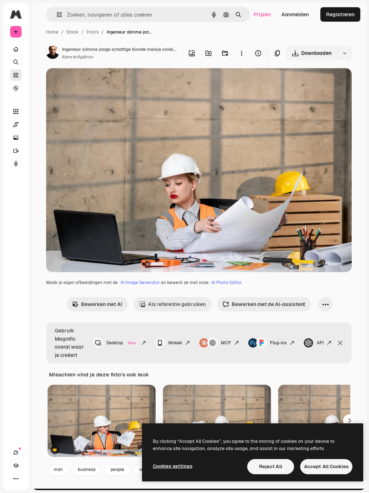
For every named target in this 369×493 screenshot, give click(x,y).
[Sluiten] (340, 343)
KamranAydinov (77, 57)
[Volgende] (349, 421)
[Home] (16, 49)
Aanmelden (295, 14)
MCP (226, 343)
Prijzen (262, 14)
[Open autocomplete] (56, 14)
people (117, 469)
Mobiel (175, 343)
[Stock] (16, 75)
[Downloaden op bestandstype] (344, 53)
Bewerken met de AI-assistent (268, 304)
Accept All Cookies (326, 466)
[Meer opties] (241, 53)
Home (52, 32)
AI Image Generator (140, 282)
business (86, 469)
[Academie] (16, 465)
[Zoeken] (16, 62)
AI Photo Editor (226, 282)
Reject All (270, 466)
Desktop (121, 343)
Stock (72, 32)
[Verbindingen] (16, 452)
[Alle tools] (16, 111)
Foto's (92, 32)
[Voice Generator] (16, 163)
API (320, 343)
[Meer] (16, 478)
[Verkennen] (16, 88)
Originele (93, 82)
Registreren (340, 14)
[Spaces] (16, 124)
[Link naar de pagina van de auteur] (52, 53)
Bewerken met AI (101, 304)
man (58, 469)
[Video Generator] (16, 150)
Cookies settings (172, 466)
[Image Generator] (16, 137)
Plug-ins (278, 343)
